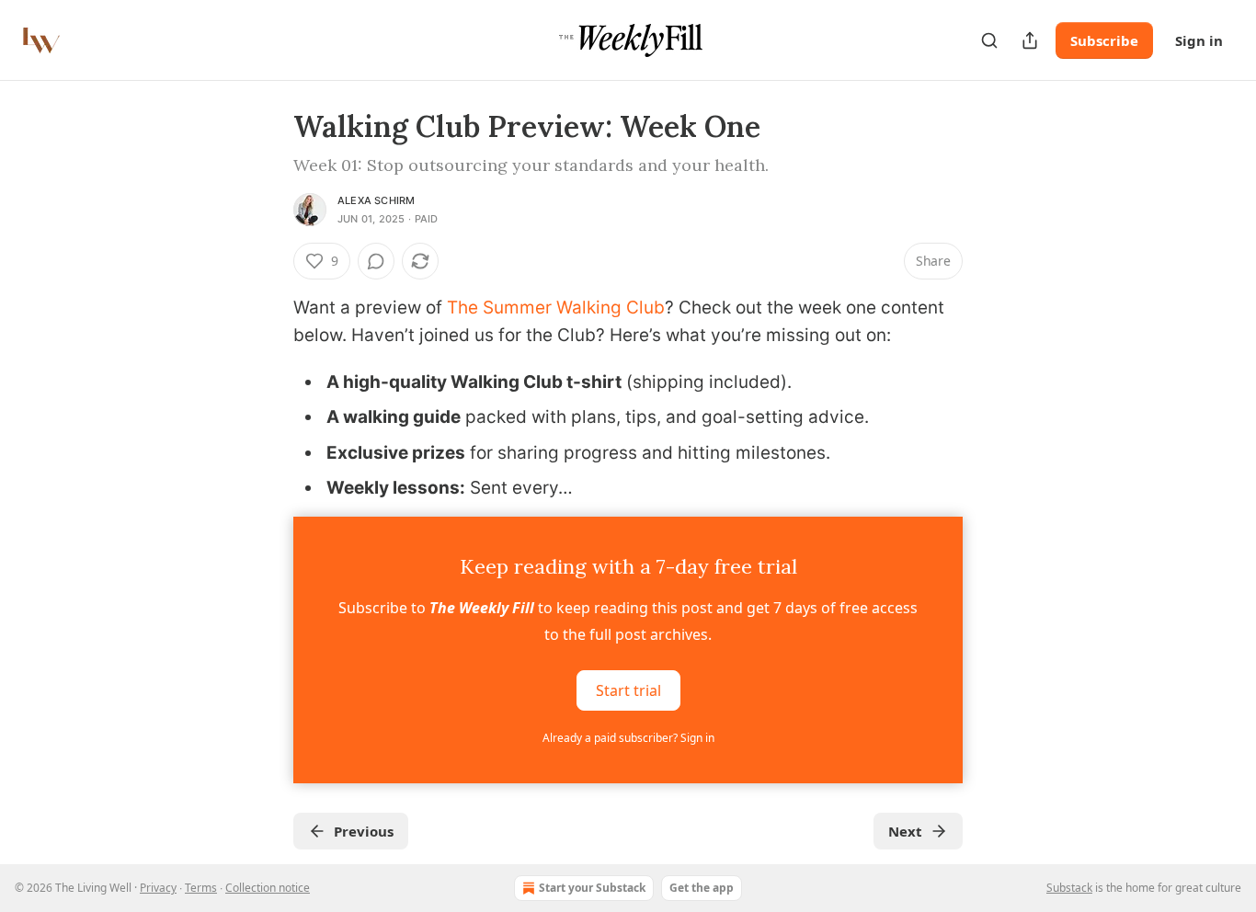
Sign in (1199, 40)
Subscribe (1104, 40)
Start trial (628, 690)
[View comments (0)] (376, 261)
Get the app (701, 887)
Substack (1069, 887)
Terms (201, 887)
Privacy (158, 887)
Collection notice (267, 887)
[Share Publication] (1029, 40)
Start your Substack (592, 887)
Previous (364, 831)
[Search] (989, 40)
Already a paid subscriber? (628, 738)
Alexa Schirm (376, 200)
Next (905, 831)
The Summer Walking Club (556, 307)
